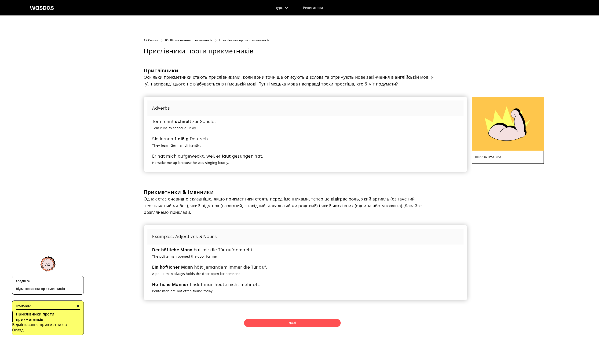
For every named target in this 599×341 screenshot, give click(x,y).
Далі (292, 323)
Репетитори (313, 7)
